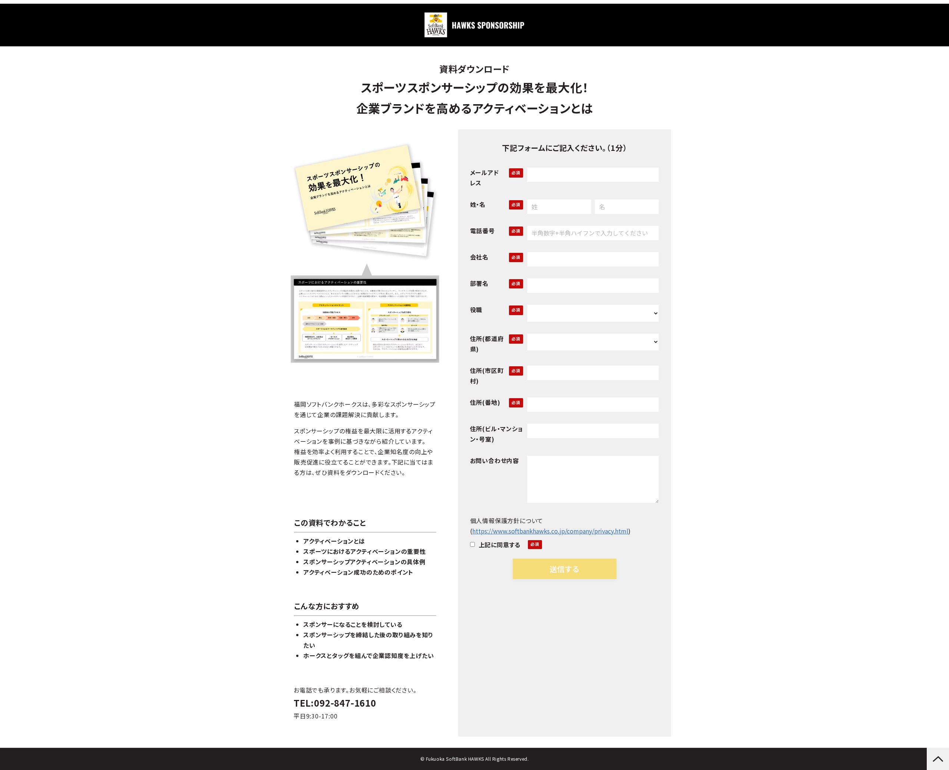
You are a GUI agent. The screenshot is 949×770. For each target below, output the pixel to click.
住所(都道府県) (487, 343)
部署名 (479, 283)
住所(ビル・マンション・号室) (496, 433)
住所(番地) (485, 402)
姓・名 (478, 204)
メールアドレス (484, 177)
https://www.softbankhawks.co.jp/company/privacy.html (550, 530)
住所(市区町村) (487, 375)
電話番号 (482, 230)
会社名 (479, 256)
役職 (476, 309)
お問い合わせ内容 (494, 460)
